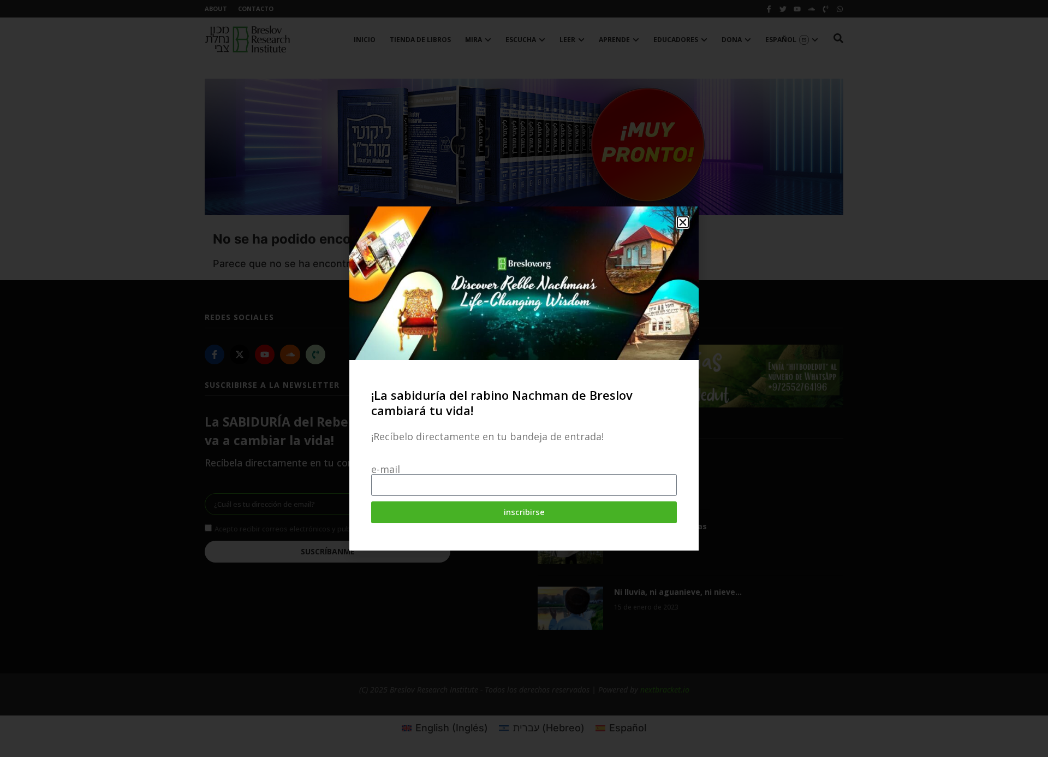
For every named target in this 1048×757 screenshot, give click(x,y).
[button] (683, 222)
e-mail (385, 469)
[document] (524, 378)
